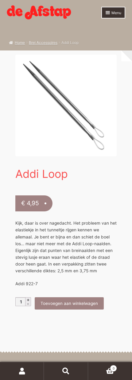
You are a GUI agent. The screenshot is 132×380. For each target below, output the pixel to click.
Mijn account (22, 371)
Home (20, 42)
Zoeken (66, 371)
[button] (109, 62)
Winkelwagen (101, 366)
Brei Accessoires (43, 42)
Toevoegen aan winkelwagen (69, 303)
